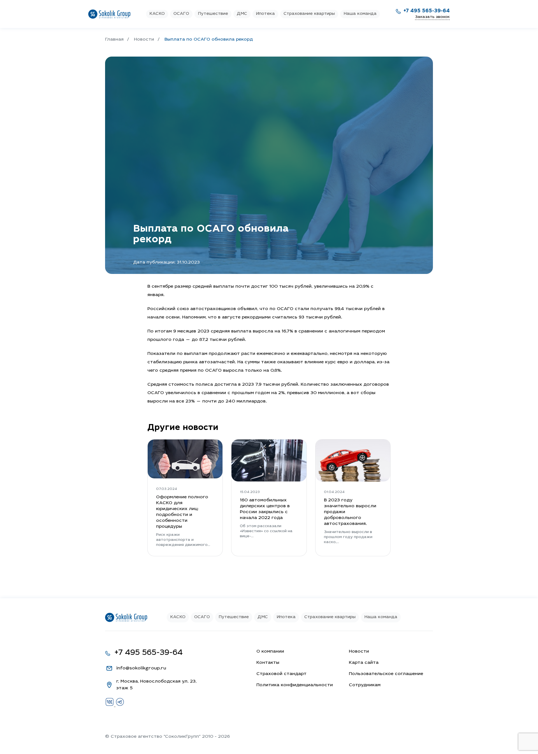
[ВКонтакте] (110, 705)
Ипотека (265, 14)
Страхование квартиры (309, 14)
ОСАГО (181, 14)
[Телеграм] (119, 705)
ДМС (242, 14)
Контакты (267, 662)
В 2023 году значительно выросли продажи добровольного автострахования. (350, 512)
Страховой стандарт (281, 674)
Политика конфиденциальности (294, 685)
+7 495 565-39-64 (427, 11)
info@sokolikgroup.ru (141, 668)
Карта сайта (364, 662)
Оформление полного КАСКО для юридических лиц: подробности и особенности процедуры (182, 512)
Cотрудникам (365, 685)
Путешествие (213, 14)
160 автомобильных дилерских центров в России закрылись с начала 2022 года (265, 509)
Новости (359, 651)
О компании (270, 651)
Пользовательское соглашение (386, 674)
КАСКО (157, 14)
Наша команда (360, 14)
